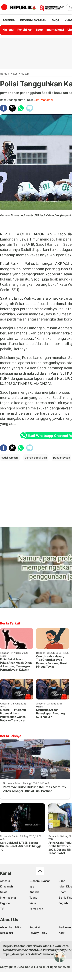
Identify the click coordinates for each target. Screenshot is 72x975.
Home (3, 73)
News (14, 73)
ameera (9, 20)
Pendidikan (24, 29)
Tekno (33, 897)
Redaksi (34, 927)
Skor (61, 880)
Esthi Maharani (43, 99)
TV (2, 908)
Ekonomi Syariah (33, 20)
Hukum (25, 73)
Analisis (34, 892)
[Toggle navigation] (4, 7)
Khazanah (6, 886)
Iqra (31, 886)
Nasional (8, 29)
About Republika (10, 927)
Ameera (5, 880)
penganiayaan (61, 457)
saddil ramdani (9, 457)
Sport (39, 29)
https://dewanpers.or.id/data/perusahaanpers (32, 954)
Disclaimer (6, 932)
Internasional (55, 29)
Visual (33, 903)
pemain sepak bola (36, 457)
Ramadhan (36, 908)
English (63, 903)
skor (55, 20)
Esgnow (5, 903)
